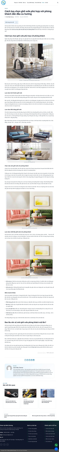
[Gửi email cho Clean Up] (4, 444)
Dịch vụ (24, 2)
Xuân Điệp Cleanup (10, 16)
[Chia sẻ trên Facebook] (25, 360)
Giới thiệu (20, 2)
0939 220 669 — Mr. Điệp (7, 432)
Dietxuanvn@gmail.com (6, 434)
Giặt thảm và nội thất (32, 438)
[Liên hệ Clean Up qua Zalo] (1, 444)
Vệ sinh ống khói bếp (32, 441)
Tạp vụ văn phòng (32, 436)
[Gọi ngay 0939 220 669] (56, 445)
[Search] (57, 3)
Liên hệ (46, 2)
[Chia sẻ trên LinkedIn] (34, 360)
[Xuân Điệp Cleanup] (9, 368)
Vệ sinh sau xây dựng (32, 433)
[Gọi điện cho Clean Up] (7, 444)
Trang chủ (16, 2)
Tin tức (43, 2)
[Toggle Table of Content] (15, 22)
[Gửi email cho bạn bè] (29, 360)
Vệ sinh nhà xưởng (32, 431)
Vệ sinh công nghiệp (32, 428)
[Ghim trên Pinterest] (32, 360)
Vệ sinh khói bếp (38, 2)
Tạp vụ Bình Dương (30, 2)
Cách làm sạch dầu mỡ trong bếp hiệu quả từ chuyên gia (29, 402)
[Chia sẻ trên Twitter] (27, 360)
